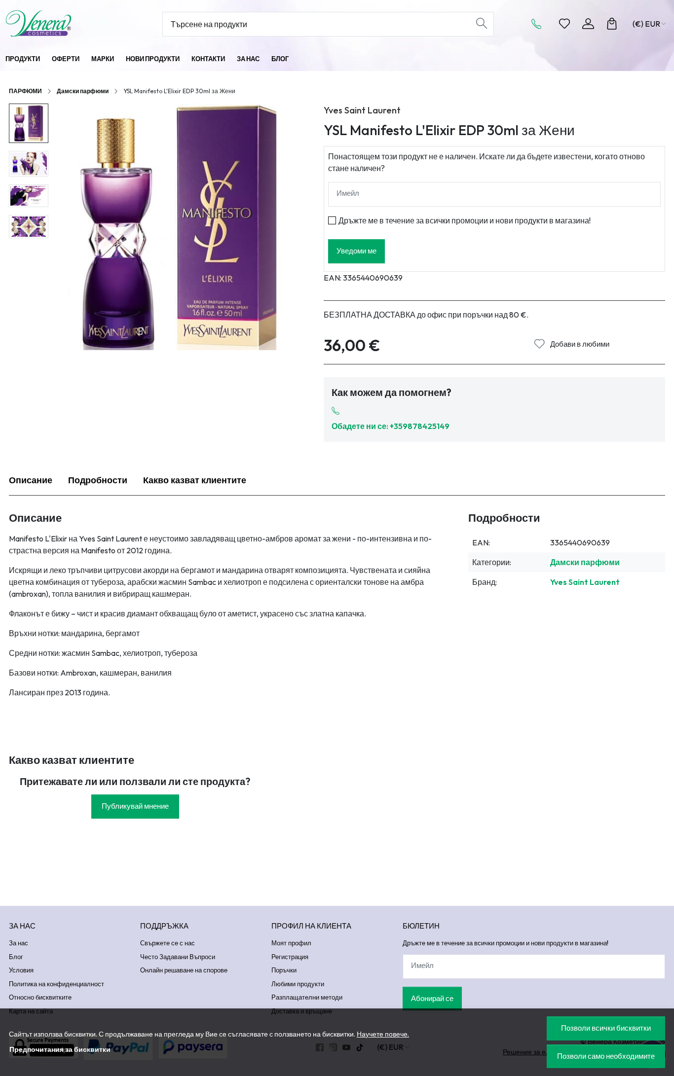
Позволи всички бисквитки (606, 1028)
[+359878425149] (539, 24)
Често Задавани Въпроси (177, 957)
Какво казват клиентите (194, 480)
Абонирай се (432, 998)
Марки (102, 59)
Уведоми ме (356, 250)
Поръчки (284, 970)
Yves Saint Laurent (362, 110)
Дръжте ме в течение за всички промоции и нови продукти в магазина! (464, 220)
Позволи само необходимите (606, 1056)
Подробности (97, 480)
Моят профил (291, 943)
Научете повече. (383, 1034)
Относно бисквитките (40, 997)
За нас (248, 59)
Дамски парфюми (83, 91)
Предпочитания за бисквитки (60, 1049)
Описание (30, 480)
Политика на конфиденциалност (56, 984)
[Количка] (612, 24)
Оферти (65, 59)
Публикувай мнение (135, 806)
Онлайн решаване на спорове (183, 970)
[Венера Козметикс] (65, 23)
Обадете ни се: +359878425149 (390, 426)
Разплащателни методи (306, 997)
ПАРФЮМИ (25, 91)
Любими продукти (297, 984)
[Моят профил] (588, 24)
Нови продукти (153, 59)
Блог (280, 59)
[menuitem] (28, 123)
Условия (21, 970)
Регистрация (289, 957)
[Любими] (564, 24)
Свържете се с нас (167, 943)
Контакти (208, 59)
